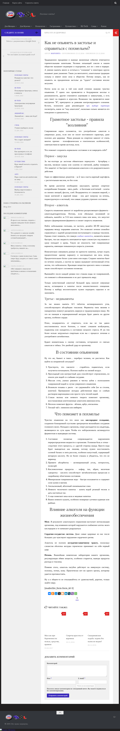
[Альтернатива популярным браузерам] (8, 104)
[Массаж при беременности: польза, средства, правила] (55, 621)
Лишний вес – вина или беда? (26, 116)
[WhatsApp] (75, 593)
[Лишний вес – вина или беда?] (8, 117)
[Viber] (72, 593)
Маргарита (55, 53)
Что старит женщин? (23, 140)
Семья (93, 26)
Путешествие (70, 26)
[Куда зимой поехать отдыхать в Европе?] (8, 165)
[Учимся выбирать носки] (8, 128)
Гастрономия (55, 26)
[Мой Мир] (56, 593)
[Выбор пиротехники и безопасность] (8, 190)
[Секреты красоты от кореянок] (77, 621)
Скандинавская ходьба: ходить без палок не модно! (96, 638)
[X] (59, 593)
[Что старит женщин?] (8, 140)
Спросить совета (32, 3)
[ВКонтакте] (49, 593)
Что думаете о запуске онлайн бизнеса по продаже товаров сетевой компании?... (22, 235)
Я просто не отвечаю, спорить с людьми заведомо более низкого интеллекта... (23, 222)
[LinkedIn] (65, 593)
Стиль (17, 125)
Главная (6, 3)
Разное (103, 26)
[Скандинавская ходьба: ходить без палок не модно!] (98, 621)
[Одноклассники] (52, 593)
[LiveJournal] (69, 593)
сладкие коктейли (85, 236)
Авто (16, 174)
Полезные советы (21, 75)
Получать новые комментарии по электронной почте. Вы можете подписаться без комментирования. (76, 690)
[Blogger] (62, 593)
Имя (49, 678)
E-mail (81, 678)
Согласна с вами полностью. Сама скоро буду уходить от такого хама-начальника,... (24, 258)
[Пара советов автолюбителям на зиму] (8, 177)
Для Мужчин (25, 26)
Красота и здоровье (55, 33)
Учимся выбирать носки (24, 128)
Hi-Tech (84, 26)
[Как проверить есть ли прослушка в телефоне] (8, 152)
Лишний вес (19, 113)
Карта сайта (17, 3)
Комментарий (52, 663)
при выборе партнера (97, 105)
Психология (40, 26)
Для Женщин (10, 26)
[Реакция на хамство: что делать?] (8, 78)
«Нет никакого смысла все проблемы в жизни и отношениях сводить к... (23, 271)
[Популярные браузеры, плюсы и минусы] (8, 91)
